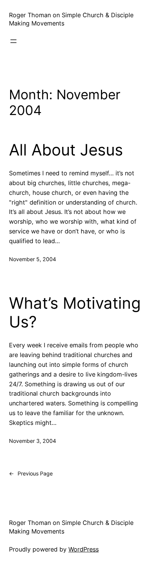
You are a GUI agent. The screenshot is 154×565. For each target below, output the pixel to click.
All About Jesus (66, 150)
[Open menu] (13, 41)
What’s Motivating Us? (75, 312)
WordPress (83, 549)
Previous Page (31, 473)
